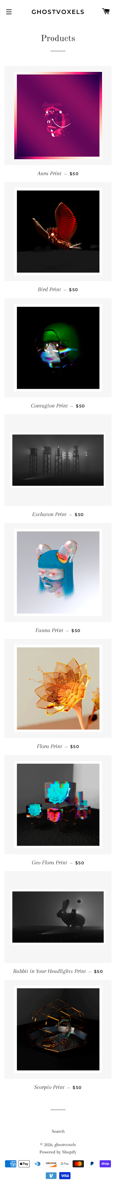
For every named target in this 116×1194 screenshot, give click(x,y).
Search (58, 1131)
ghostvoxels (58, 11)
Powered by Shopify (58, 1152)
